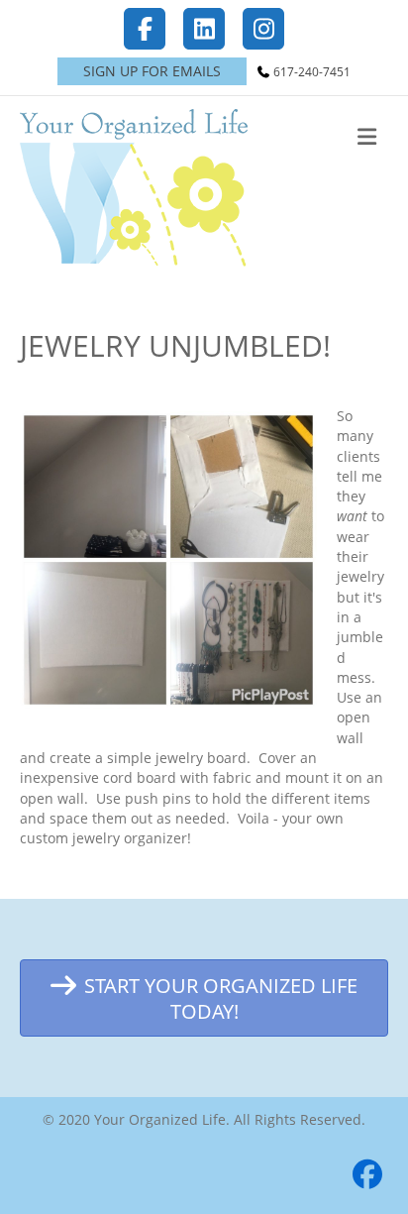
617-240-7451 (312, 71)
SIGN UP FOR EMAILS (152, 70)
